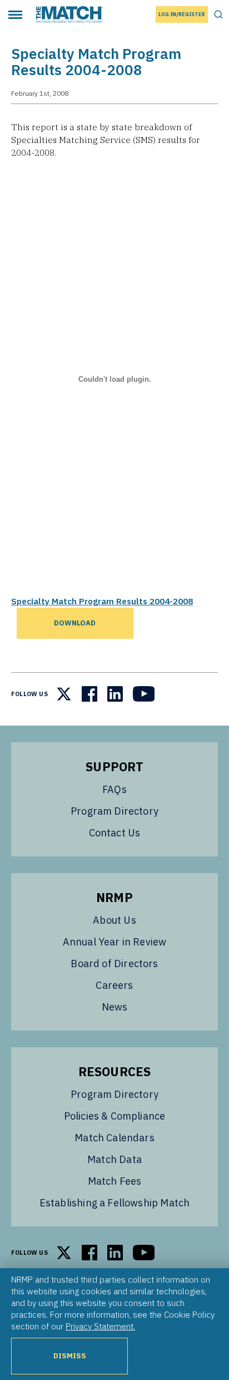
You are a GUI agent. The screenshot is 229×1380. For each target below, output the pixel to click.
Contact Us (115, 832)
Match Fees (115, 1181)
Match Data (114, 1159)
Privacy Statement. (100, 1326)
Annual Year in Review (115, 941)
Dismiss (69, 1356)
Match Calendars (114, 1137)
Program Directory (114, 811)
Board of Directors (114, 963)
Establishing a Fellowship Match (114, 1202)
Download (75, 623)
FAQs (114, 789)
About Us (114, 920)
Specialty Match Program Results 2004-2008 (102, 601)
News (115, 1006)
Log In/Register (181, 14)
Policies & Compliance (115, 1116)
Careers (114, 985)
